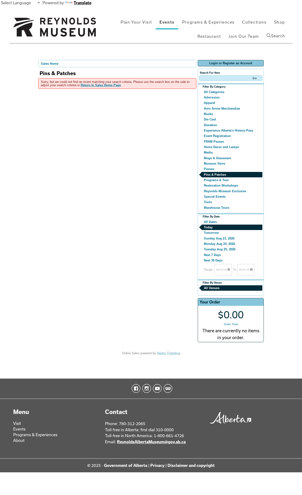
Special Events (215, 196)
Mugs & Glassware (217, 158)
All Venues (211, 288)
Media (208, 152)
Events (167, 22)
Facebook (135, 388)
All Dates (210, 222)
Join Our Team (243, 36)
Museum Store (214, 163)
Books (208, 114)
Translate (82, 2)
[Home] (54, 29)
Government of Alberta (125, 465)
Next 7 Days (212, 255)
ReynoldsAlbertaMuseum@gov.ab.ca (151, 442)
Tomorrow (211, 233)
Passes (209, 169)
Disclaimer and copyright (191, 465)
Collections (254, 22)
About (19, 440)
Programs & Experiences (208, 22)
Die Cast (210, 119)
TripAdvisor (167, 388)
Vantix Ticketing (168, 353)
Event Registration (217, 136)
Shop (279, 22)
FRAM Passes (214, 141)
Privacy (157, 465)
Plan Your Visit (136, 22)
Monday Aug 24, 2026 (219, 244)
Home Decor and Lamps (221, 147)
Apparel (209, 103)
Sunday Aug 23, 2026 (219, 238)
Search (278, 36)
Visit (17, 423)
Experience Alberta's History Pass (228, 130)
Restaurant (209, 36)
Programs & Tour (216, 180)
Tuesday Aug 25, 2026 (219, 249)
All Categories (214, 92)
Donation (210, 125)
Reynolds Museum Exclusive (225, 191)
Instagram (145, 388)
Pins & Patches (215, 174)
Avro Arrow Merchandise (222, 108)
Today (208, 227)
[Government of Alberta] (229, 425)
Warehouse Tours (216, 207)
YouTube (156, 388)
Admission (212, 97)
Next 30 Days (213, 260)
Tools (208, 202)
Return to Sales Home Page (101, 85)
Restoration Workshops (221, 185)
